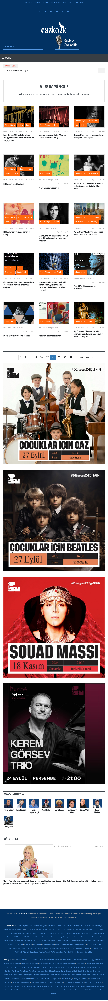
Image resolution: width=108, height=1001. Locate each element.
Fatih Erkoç (15, 971)
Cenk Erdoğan (80, 963)
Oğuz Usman (68, 982)
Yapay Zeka (59, 952)
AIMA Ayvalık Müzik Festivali (56, 926)
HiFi (70, 3)
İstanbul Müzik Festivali (79, 941)
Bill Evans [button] (21, 169)
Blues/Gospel (53, 929)
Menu (8, 58)
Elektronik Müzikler (24, 933)
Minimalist (30, 948)
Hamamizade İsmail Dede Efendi (71, 971)
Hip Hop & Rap (35, 941)
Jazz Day (20, 944)
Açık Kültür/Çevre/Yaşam (38, 926)
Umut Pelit (73, 990)
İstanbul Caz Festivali (63, 941)
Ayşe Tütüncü (95, 960)
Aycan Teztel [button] (93, 121)
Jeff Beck (36, 975)
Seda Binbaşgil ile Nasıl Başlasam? (43, 986)
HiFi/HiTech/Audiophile (22, 941)
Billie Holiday (43, 963)
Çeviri (96, 929)
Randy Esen (18, 986)
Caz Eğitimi (65, 929)
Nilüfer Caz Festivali (58, 948)
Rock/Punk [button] (57, 272)
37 (47, 357)
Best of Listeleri (42, 929)
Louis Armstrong (66, 979)
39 (59, 357)
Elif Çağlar (61, 967)
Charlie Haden (90, 963)
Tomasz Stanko (33, 990)
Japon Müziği (12, 944)
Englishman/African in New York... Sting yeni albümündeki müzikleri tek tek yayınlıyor (18, 137)
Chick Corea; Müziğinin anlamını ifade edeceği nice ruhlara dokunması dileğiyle (18, 285)
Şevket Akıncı (80, 986)
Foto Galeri (79, 3)
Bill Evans (35, 963)
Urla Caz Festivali (44, 952)
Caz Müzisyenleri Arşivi (77, 929)
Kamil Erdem (86, 975)
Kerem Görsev (35, 979)
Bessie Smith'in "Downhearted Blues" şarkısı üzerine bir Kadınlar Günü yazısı (89, 186)
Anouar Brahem (44, 960)
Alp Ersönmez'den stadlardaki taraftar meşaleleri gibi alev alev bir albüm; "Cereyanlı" (88, 334)
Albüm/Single (97, 926)
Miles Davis (15, 982)
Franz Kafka (32, 971)
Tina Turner (24, 990)
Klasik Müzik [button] (79, 222)
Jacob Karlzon (18, 975)
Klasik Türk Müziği (48, 944)
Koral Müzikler (92, 944)
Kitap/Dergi (28, 944)
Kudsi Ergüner (45, 979)
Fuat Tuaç (41, 971)
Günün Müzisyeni (93, 937)
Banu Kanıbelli (15, 963)
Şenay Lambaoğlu (69, 986)
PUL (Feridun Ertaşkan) (83, 948)
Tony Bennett (44, 990)
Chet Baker (100, 963)
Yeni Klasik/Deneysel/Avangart (74, 952)
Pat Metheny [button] (92, 222)
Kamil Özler (95, 975)
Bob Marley (52, 963)
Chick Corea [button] (9, 272)
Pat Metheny (89, 982)
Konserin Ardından (80, 944)
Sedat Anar (58, 986)
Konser (57, 944)
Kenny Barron (15, 979)
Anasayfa (28, 3)
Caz (59, 929)
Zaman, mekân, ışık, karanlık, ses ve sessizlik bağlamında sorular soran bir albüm (53, 238)
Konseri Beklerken (67, 944)
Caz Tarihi (89, 929)
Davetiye (7, 933)
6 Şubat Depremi (23, 926)
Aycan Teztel (77, 960)
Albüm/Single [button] (10, 125)
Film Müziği (61, 933)
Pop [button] (27, 125)
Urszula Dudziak (83, 990)
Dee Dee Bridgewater (41, 967)
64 (87, 357)
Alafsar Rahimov (32, 960)
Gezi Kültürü (37, 937)
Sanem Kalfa (28, 986)
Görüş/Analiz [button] (21, 272)
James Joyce (28, 975)
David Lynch (18, 967)
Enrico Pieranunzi (91, 967)
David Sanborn (28, 967)
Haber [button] (20, 125)
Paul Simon (98, 982)
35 (35, 357)
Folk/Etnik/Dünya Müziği (89, 933)
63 (81, 357)
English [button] (7, 173)
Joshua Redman (76, 975)
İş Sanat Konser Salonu (49, 941)
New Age (48, 948)
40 (65, 357)
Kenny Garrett (25, 979)
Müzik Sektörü (39, 948)
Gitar (43, 937)
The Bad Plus (15, 990)
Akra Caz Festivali (86, 926)
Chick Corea (10, 967)
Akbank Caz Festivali (73, 926)
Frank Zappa (24, 971)
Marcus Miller (93, 979)
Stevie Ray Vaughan (92, 986)
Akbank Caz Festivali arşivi (32, 71)
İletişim (45, 3)
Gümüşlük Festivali (69, 937)
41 (71, 357)
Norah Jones (44, 982)
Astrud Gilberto (66, 960)
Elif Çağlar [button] (28, 217)
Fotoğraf (101, 933)
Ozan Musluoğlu (78, 982)
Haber (11, 941)
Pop (73, 948)
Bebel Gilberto (26, 963)
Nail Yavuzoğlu (25, 982)
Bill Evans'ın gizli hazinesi (13, 184)
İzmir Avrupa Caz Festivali (96, 941)
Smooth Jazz (34, 952)
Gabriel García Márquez (52, 971)
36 (41, 357)
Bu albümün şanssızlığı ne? (50, 336)
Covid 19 (101, 929)
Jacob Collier (8, 975)
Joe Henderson (45, 975)
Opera (68, 948)
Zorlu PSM (89, 952)
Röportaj (26, 952)
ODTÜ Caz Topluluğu (56, 982)
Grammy (59, 937)
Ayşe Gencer (86, 960)
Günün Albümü (81, 937)
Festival (40, 933)
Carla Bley (71, 963)
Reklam (37, 3)
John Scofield (65, 975)
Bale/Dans (33, 929)
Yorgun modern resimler (49, 188)
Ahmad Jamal (21, 960)
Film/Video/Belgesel (73, 933)
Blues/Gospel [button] (93, 173)
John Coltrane (55, 975)
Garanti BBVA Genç (25, 937)
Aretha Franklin (55, 960)
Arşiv (26, 929)
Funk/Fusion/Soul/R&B (11, 937)
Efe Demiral (53, 967)
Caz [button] (76, 125)
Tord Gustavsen (54, 990)
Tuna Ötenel (64, 990)
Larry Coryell (56, 979)
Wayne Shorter (94, 990)
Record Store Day (96, 948)
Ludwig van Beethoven (80, 979)
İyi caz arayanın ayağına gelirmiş (16, 336)
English (34, 933)
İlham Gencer (87, 971)
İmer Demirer (97, 971)
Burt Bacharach (62, 963)
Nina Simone (35, 982)
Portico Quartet (9, 986)
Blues (65, 3)
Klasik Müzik (55, 3)
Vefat (53, 952)
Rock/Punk (18, 952)
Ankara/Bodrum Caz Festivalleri (14, 929)
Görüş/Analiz (51, 937)
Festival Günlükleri (50, 933)
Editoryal (14, 933)
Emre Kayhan (80, 967)
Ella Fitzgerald (70, 967)
